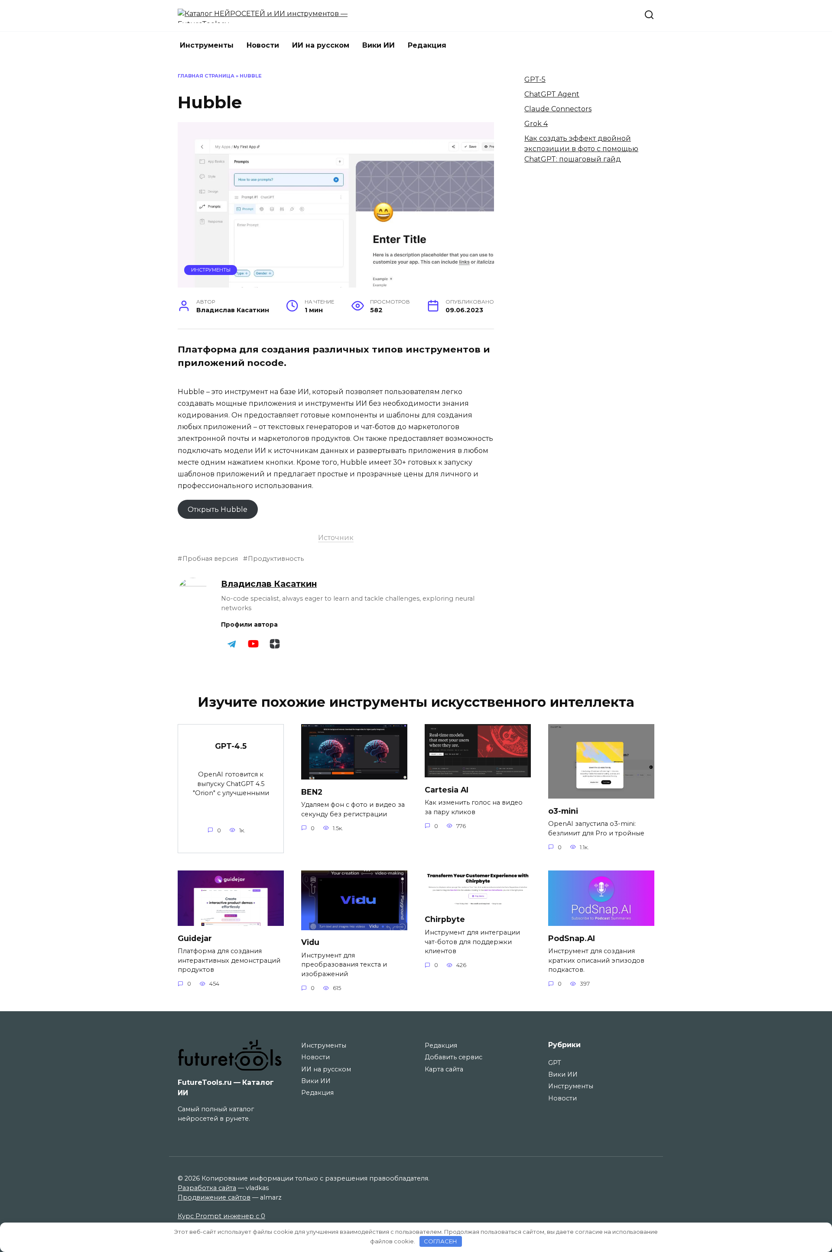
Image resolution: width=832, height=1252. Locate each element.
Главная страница (206, 76)
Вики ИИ (378, 45)
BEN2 (311, 791)
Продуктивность (276, 559)
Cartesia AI (446, 789)
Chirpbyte (445, 919)
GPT (554, 1063)
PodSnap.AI (571, 937)
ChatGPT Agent (551, 94)
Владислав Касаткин (269, 584)
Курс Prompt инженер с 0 (221, 1216)
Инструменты (207, 45)
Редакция (427, 45)
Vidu (310, 942)
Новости (263, 45)
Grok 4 (536, 124)
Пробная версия (210, 559)
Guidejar (195, 937)
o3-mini (563, 810)
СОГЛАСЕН (440, 1241)
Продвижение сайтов (214, 1197)
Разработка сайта (207, 1188)
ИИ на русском (320, 45)
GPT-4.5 (231, 746)
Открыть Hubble (217, 509)
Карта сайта (444, 1069)
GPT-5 (535, 79)
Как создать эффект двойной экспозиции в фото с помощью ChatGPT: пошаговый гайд (581, 148)
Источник (336, 538)
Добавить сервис (453, 1057)
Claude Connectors (558, 109)
